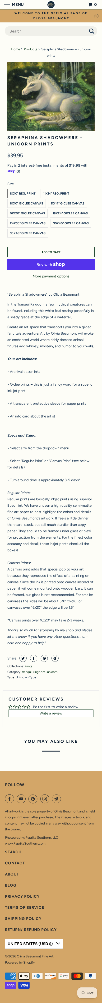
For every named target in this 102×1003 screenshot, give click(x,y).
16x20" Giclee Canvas (27, 213)
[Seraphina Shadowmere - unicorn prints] (51, 96)
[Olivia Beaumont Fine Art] (51, 4)
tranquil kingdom (34, 672)
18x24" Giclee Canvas (70, 213)
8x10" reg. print (23, 193)
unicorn (52, 672)
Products (30, 49)
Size (10, 184)
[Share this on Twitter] (22, 658)
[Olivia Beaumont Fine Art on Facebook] (10, 798)
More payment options (51, 276)
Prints (28, 666)
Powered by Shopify (20, 962)
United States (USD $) (31, 943)
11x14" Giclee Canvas (67, 203)
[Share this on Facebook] (33, 658)
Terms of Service (24, 907)
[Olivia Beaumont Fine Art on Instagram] (45, 798)
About (12, 874)
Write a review (51, 713)
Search (13, 852)
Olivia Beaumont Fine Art (35, 956)
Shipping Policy (23, 918)
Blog (10, 885)
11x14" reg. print (56, 193)
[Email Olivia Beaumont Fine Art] (57, 798)
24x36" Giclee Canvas (28, 223)
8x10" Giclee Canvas (26, 203)
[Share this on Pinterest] (44, 658)
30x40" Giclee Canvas (71, 223)
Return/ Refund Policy (31, 929)
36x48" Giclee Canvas (28, 233)
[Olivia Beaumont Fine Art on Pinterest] (33, 798)
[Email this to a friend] (54, 658)
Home (15, 49)
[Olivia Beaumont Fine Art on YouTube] (22, 798)
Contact (15, 863)
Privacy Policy (22, 896)
